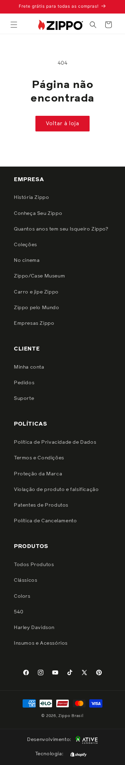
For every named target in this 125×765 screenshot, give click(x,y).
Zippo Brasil (70, 716)
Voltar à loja (62, 123)
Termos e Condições (39, 458)
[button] (14, 24)
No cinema (27, 260)
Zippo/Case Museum (39, 276)
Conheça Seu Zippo (38, 213)
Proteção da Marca (38, 474)
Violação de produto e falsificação (56, 489)
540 (19, 612)
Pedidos (24, 382)
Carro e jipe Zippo (36, 292)
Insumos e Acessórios (41, 643)
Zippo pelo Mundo (36, 307)
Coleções (25, 244)
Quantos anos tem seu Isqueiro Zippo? (61, 229)
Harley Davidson (34, 627)
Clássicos (25, 580)
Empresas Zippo (34, 323)
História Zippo (31, 197)
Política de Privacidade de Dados (55, 442)
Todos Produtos (34, 564)
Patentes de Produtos (41, 505)
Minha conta (29, 367)
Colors (22, 596)
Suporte (24, 398)
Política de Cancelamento (45, 520)
